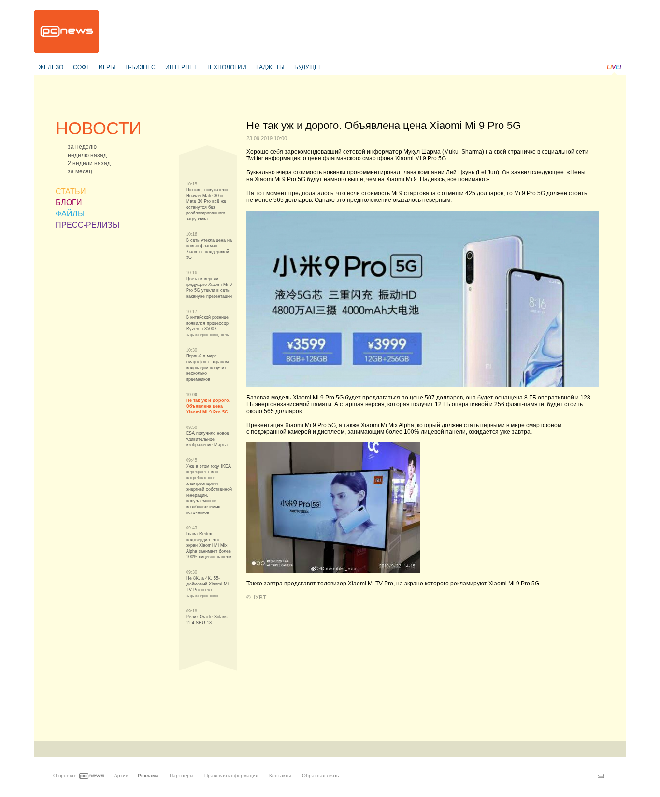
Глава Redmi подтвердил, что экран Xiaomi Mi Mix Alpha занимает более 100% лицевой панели (208, 545)
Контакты (280, 775)
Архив (121, 775)
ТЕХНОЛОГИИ (226, 67)
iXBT (260, 597)
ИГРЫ (107, 67)
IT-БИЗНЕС (140, 67)
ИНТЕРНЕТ (181, 67)
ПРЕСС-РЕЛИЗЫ (87, 225)
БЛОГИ (69, 203)
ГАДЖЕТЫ (270, 67)
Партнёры (181, 775)
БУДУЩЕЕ (308, 67)
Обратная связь (320, 775)
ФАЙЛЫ (70, 214)
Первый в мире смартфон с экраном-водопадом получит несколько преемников (208, 368)
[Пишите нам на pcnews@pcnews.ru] (601, 776)
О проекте (65, 775)
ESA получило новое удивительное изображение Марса (207, 439)
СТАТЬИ (71, 191)
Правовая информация (231, 775)
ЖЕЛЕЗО (51, 67)
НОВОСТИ (99, 128)
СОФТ (81, 67)
